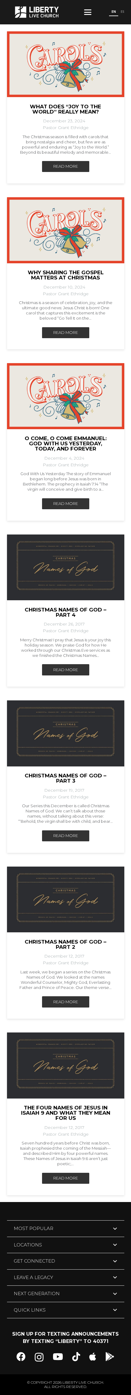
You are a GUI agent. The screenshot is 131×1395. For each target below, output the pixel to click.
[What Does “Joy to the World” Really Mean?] (65, 64)
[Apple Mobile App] (92, 1356)
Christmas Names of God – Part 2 (65, 944)
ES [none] (122, 11)
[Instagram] (39, 1357)
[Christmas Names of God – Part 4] (65, 568)
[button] (87, 12)
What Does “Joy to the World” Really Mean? (65, 109)
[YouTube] (58, 1356)
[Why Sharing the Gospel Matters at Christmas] (65, 230)
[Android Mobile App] (110, 1356)
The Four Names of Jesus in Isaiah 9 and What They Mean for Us (65, 1113)
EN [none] (114, 11)
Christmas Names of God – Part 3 (65, 778)
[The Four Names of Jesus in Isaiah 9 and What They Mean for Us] (65, 1065)
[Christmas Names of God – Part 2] (65, 900)
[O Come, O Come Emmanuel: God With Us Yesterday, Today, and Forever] (65, 396)
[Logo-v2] (37, 12)
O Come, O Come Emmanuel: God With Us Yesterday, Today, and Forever (66, 443)
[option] (122, 12)
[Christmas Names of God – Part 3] (65, 733)
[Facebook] (21, 1356)
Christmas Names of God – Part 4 (65, 612)
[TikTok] (76, 1356)
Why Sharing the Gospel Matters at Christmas (66, 275)
